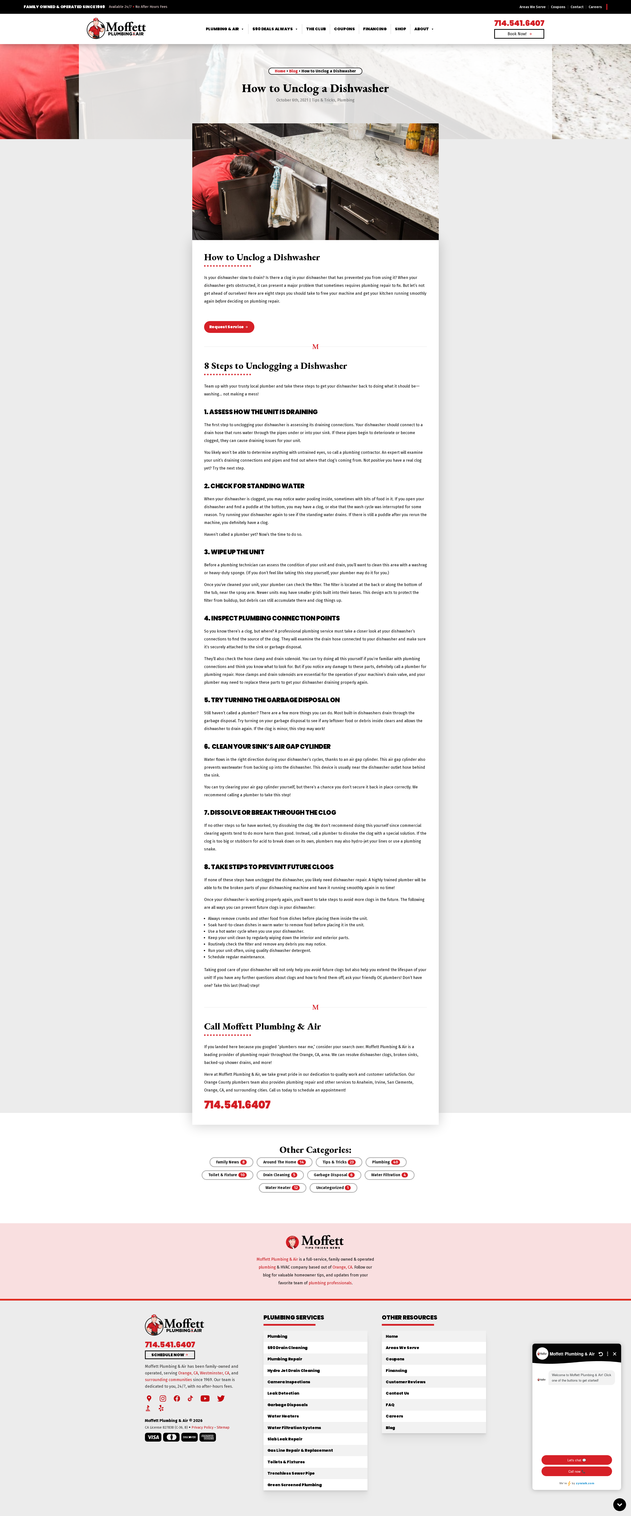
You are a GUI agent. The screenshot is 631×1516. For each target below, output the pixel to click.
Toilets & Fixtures (286, 1462)
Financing (375, 29)
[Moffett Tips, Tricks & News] (315, 1248)
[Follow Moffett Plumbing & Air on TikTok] (190, 1398)
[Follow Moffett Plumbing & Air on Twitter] (221, 1398)
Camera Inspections (288, 1382)
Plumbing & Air (222, 29)
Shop (400, 29)
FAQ (390, 1405)
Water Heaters (283, 1416)
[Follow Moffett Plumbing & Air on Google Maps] (149, 1398)
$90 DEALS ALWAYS (272, 29)
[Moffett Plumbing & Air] (116, 29)
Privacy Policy (202, 1427)
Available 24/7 (120, 7)
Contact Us (397, 1393)
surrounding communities (168, 1379)
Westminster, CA (214, 1373)
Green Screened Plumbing (294, 1485)
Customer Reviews (405, 1382)
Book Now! (517, 34)
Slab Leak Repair (284, 1439)
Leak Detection (283, 1393)
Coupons (558, 7)
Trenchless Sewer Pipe (291, 1473)
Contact (577, 7)
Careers (595, 7)
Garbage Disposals (287, 1405)
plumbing (267, 1267)
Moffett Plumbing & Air (277, 1259)
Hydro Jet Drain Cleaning (293, 1370)
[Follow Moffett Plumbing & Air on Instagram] (163, 1398)
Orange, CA (342, 1267)
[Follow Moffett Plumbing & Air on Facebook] (177, 1398)
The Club (316, 29)
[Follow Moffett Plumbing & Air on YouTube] (205, 1398)
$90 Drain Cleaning (287, 1348)
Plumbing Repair (284, 1359)
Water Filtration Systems (294, 1428)
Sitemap (223, 1427)
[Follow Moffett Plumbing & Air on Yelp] (161, 1408)
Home (280, 71)
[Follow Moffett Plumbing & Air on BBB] (148, 1408)
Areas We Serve (533, 7)
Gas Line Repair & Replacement (300, 1450)
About (421, 29)
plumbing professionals (330, 1283)
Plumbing (345, 100)
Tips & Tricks (323, 100)
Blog (293, 71)
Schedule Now (167, 1355)
